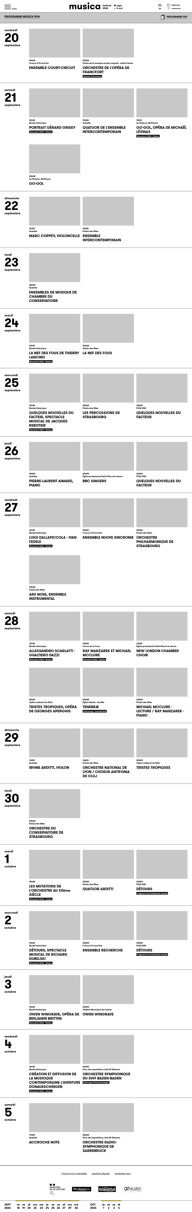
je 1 (103, 1206)
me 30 (76, 1206)
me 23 (41, 1206)
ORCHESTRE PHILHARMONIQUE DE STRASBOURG (154, 541)
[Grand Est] (107, 1189)
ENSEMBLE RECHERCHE (103, 950)
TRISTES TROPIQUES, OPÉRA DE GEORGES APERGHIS (53, 709)
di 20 (29, 1206)
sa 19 (23, 1206)
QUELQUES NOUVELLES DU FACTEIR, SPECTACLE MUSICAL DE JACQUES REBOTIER (51, 419)
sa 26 (58, 1206)
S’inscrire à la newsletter (74, 1173)
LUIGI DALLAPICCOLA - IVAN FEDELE (52, 539)
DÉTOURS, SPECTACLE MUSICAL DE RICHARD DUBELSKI (48, 954)
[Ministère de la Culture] (57, 1189)
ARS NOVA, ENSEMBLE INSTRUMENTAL (47, 596)
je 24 (47, 1206)
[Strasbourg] (81, 1189)
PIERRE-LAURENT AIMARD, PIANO (51, 483)
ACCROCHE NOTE (44, 1142)
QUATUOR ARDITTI (98, 889)
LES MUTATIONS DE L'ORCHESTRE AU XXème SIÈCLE (49, 890)
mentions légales (101, 1173)
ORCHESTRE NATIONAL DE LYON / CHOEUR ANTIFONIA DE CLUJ (106, 772)
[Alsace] (132, 1189)
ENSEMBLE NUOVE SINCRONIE (108, 537)
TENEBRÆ (91, 706)
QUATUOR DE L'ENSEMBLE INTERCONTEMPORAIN (104, 129)
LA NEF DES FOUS (97, 353)
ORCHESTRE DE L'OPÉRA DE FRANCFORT (106, 70)
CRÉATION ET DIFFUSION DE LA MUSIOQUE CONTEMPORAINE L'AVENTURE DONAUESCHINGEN (54, 1080)
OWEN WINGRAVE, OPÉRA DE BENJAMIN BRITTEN (54, 1016)
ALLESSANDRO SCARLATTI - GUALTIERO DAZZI (52, 653)
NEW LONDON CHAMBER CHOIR (157, 653)
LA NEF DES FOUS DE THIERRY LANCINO (54, 355)
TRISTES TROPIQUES (153, 767)
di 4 (119, 1206)
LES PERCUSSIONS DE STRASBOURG (101, 415)
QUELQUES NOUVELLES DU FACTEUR (158, 415)
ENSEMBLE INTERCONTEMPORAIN (102, 238)
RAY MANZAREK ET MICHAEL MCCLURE (107, 653)
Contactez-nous (122, 1173)
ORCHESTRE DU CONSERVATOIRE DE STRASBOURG (46, 832)
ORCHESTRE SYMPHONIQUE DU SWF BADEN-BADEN (106, 1076)
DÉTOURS (144, 889)
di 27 (63, 1206)
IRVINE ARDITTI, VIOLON (49, 767)
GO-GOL (36, 183)
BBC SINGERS (94, 481)
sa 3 (113, 1206)
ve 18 (18, 1206)
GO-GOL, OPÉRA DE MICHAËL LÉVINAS (161, 129)
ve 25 (52, 1206)
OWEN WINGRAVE (98, 1014)
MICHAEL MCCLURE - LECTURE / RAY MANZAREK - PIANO (160, 711)
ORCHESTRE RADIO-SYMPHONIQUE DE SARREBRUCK (100, 1146)
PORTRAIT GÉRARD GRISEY (52, 127)
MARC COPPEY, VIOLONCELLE (54, 235)
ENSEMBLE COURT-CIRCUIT (52, 67)
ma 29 (70, 1206)
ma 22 (35, 1206)
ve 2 (108, 1206)
